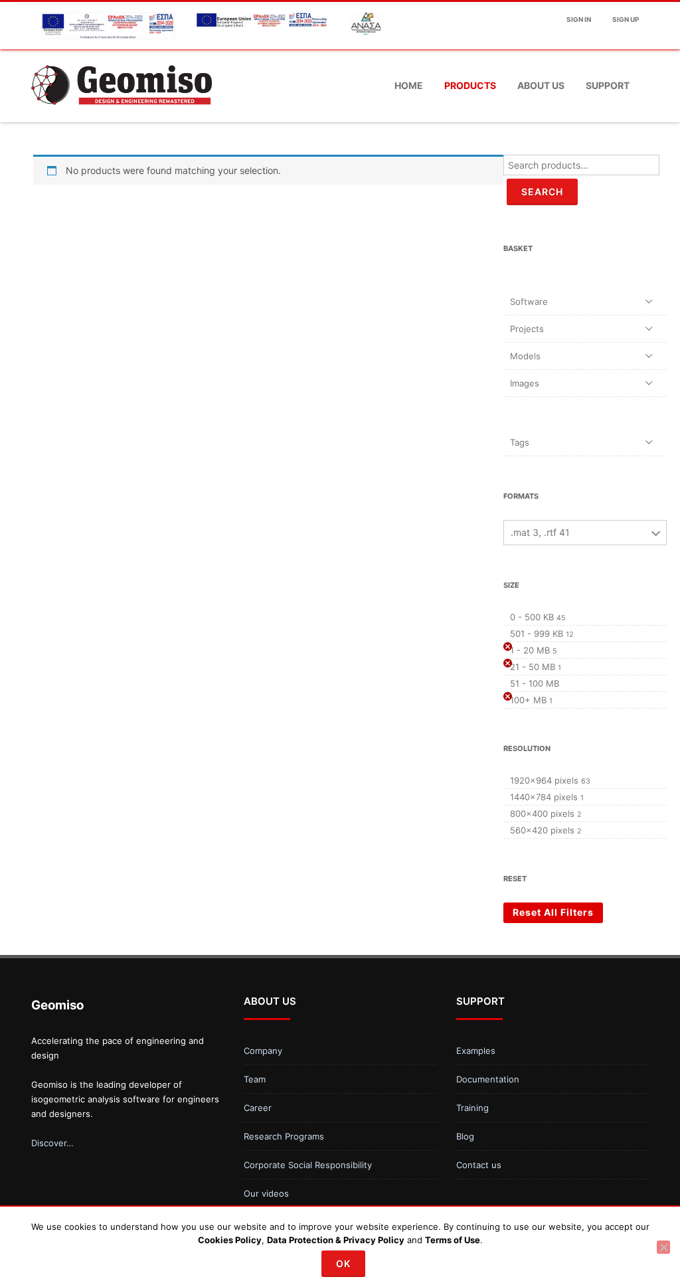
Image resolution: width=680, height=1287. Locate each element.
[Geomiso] (121, 117)
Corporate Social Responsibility (308, 1164)
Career (258, 1107)
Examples (475, 1050)
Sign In (578, 19)
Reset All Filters (553, 912)
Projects (527, 328)
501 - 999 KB (536, 633)
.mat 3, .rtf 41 (540, 532)
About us (540, 85)
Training (472, 1107)
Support (608, 85)
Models (525, 356)
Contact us (478, 1164)
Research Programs (284, 1136)
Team (255, 1079)
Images (524, 383)
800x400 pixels (542, 813)
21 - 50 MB (532, 666)
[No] (663, 1247)
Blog (465, 1136)
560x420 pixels (542, 830)
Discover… (52, 1143)
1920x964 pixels (544, 780)
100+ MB (528, 700)
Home (408, 85)
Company (263, 1050)
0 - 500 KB (532, 617)
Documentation (487, 1079)
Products (470, 85)
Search (542, 191)
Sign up (625, 19)
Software (529, 301)
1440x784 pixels (544, 797)
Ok (343, 1263)
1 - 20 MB (530, 650)
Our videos (266, 1193)
